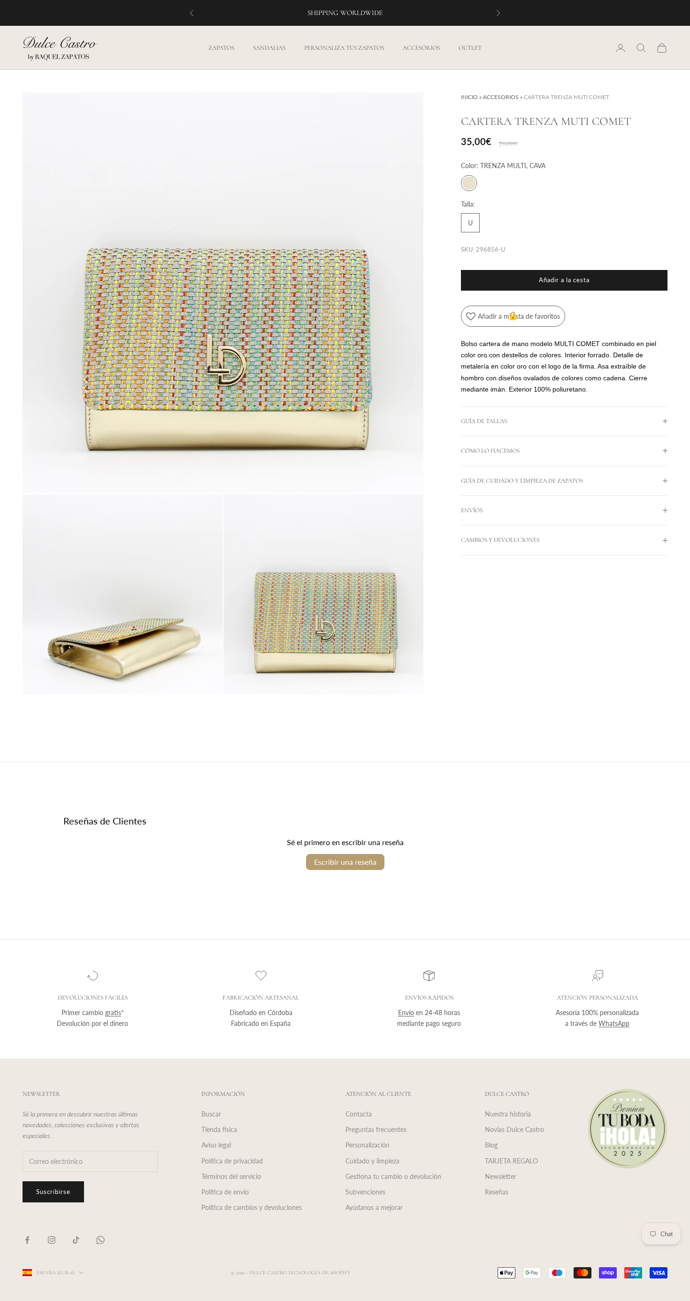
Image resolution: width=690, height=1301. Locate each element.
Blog (491, 1145)
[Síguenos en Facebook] (27, 1240)
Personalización (367, 1145)
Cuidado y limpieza (372, 1161)
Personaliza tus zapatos (344, 48)
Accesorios (421, 48)
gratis (113, 1012)
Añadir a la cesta (564, 280)
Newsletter (500, 1176)
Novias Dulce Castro (514, 1129)
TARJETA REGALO (511, 1161)
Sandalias (269, 48)
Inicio (469, 96)
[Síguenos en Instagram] (51, 1240)
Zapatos (221, 48)
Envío (406, 1012)
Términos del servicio (231, 1176)
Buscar (211, 1114)
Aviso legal (216, 1145)
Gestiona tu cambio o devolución (393, 1176)
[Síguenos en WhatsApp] (100, 1240)
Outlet (470, 48)
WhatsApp (613, 1023)
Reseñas (496, 1192)
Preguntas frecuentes (375, 1129)
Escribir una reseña (345, 861)
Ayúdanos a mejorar (374, 1207)
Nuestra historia (508, 1114)
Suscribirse (53, 1191)
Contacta (358, 1114)
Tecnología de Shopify (319, 1273)
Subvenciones (365, 1192)
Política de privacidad (232, 1161)
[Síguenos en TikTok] (76, 1240)
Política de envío (225, 1192)
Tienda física (219, 1129)
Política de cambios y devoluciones (251, 1207)
